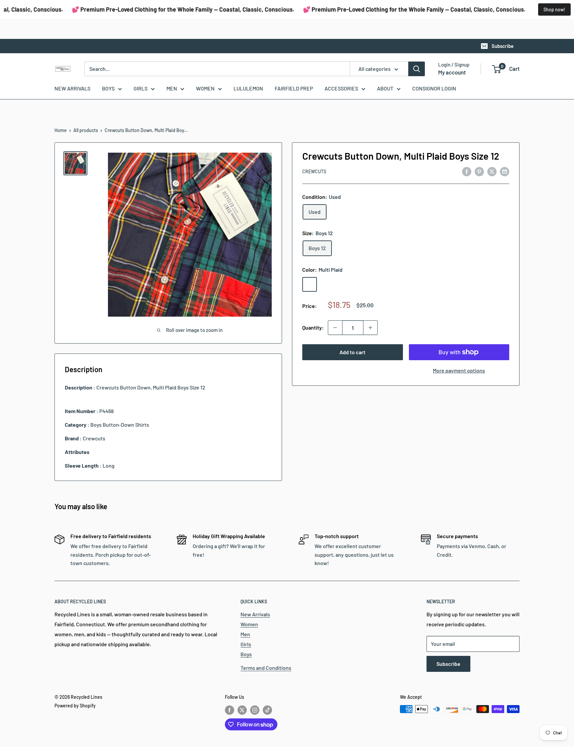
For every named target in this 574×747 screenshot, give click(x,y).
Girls (245, 644)
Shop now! (554, 9)
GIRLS (140, 88)
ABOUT (385, 88)
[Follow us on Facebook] (229, 709)
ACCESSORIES (341, 88)
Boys (246, 654)
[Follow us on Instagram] (254, 709)
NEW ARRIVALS (72, 88)
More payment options (459, 370)
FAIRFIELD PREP (294, 88)
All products (85, 130)
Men (245, 634)
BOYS (108, 88)
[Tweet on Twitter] (492, 171)
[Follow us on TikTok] (267, 709)
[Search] (416, 69)
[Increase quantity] (370, 328)
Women (249, 624)
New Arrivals (255, 614)
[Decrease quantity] (335, 328)
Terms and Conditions (265, 668)
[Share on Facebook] (466, 171)
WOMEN (205, 88)
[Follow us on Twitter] (242, 709)
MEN (171, 88)
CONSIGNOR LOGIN (434, 88)
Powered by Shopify (75, 705)
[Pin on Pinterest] (479, 171)
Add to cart (352, 352)
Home (60, 130)
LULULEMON (248, 88)
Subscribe (503, 46)
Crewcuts (314, 171)
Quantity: (313, 327)
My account (452, 72)
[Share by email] (504, 171)
